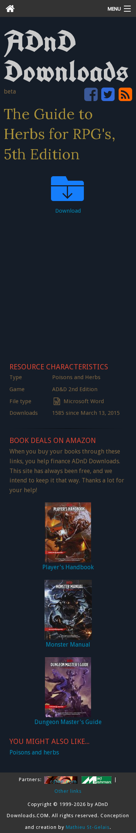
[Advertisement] (68, 286)
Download (68, 210)
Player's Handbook (68, 567)
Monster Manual (68, 644)
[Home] (51, 8)
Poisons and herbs (34, 752)
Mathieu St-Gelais (88, 827)
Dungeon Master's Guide (68, 722)
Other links (68, 791)
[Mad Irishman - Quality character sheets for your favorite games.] (97, 779)
